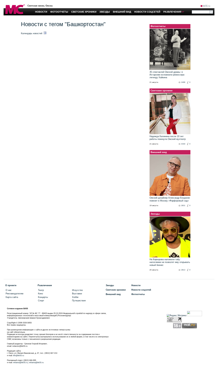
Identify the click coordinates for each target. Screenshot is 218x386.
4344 (183, 144)
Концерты (43, 297)
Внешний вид (159, 152)
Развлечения (45, 285)
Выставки (77, 293)
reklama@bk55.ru (20, 362)
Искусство (77, 290)
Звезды (155, 213)
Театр (41, 290)
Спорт (41, 300)
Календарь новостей (32, 33)
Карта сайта (12, 297)
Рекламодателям (14, 293)
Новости (136, 285)
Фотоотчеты (158, 26)
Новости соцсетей (141, 290)
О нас (9, 290)
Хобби (75, 297)
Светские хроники (162, 90)
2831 (183, 205)
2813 (183, 270)
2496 (183, 82)
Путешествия (79, 300)
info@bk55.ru (18, 355)
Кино (40, 293)
